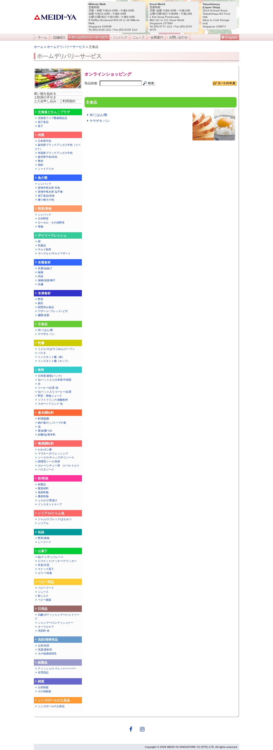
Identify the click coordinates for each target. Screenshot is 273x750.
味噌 (40, 272)
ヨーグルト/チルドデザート (54, 253)
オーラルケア (46, 626)
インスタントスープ (50, 504)
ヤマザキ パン (46, 334)
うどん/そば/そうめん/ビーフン (56, 348)
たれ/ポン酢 (45, 449)
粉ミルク (43, 595)
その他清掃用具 (47, 653)
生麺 (40, 284)
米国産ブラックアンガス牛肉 (55, 152)
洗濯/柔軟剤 (45, 649)
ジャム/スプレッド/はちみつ (54, 519)
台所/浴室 (43, 645)
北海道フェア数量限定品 (52, 118)
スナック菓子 (46, 568)
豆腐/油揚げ (45, 268)
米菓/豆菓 (43, 564)
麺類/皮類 (43, 315)
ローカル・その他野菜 (51, 222)
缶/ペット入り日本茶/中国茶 (54, 379)
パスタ (42, 352)
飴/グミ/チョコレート (50, 557)
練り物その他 (47, 199)
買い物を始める (45, 94)
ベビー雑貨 (44, 599)
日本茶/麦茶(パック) (50, 375)
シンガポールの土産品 (51, 706)
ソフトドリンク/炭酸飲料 (53, 399)
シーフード (44, 542)
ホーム (38, 47)
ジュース (43, 591)
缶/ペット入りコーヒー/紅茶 (54, 391)
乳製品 (42, 245)
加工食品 (43, 122)
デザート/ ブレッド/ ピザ (53, 311)
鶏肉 (40, 164)
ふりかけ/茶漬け (47, 500)
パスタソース (46, 469)
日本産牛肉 (44, 140)
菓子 (40, 126)
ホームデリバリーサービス (66, 47)
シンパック (44, 183)
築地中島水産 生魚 (49, 187)
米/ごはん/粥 (45, 330)
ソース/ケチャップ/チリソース (56, 457)
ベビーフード (46, 587)
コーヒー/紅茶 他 (48, 387)
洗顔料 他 (43, 630)
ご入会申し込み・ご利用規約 (54, 101)
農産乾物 (43, 496)
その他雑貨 (44, 691)
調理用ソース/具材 (49, 461)
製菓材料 (43, 488)
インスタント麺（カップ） (54, 360)
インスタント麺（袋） (51, 356)
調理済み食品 (46, 307)
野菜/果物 (43, 538)
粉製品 (42, 484)
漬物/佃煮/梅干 (46, 280)
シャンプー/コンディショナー (55, 622)
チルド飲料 (44, 249)
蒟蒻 (40, 276)
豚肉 (40, 160)
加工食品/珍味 (47, 195)
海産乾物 (43, 492)
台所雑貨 (43, 687)
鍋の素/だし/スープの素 (52, 422)
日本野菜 (43, 218)
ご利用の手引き (45, 97)
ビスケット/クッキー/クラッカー (57, 561)
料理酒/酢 (43, 418)
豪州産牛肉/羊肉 (47, 156)
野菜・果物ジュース (50, 395)
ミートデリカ (46, 168)
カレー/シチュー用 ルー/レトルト (58, 465)
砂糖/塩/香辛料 (46, 434)
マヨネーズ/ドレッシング (53, 453)
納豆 (40, 303)
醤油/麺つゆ (45, 430)
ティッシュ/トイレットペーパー (57, 668)
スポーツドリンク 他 (50, 403)
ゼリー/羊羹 (45, 572)
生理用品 (43, 672)
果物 (40, 226)
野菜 (40, 299)
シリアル (44, 523)
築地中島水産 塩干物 (50, 191)
